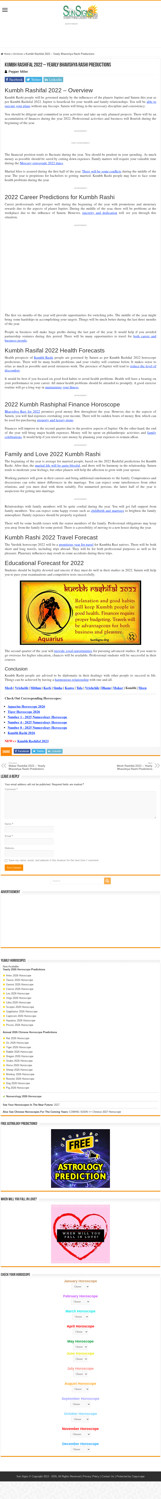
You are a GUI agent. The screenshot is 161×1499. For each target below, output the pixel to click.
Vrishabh (21, 687)
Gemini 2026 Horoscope (19, 984)
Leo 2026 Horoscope (17, 993)
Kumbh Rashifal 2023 (33, 741)
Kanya (69, 687)
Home (7, 53)
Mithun (35, 687)
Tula (79, 687)
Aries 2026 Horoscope (18, 975)
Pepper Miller (18, 72)
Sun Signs (22, 1476)
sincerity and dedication (99, 212)
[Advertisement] (80, 920)
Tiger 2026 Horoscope (18, 1047)
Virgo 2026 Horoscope (18, 998)
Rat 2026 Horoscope (17, 1038)
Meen (142, 687)
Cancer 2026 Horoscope (19, 989)
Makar (118, 687)
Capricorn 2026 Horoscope (21, 1016)
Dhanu (106, 687)
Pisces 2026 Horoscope (19, 1025)
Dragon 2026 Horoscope (19, 1056)
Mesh (9, 687)
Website (9, 848)
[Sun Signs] (80, 11)
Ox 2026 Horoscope (17, 1042)
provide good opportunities (73, 651)
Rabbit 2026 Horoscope (19, 1051)
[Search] (107, 881)
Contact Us (108, 1476)
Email (9, 836)
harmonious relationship (72, 679)
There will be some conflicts (101, 171)
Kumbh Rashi (43, 357)
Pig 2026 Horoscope (17, 1087)
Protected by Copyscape (130, 1476)
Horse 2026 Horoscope (19, 1065)
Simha (57, 687)
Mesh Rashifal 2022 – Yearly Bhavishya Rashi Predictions (134, 766)
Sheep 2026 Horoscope (19, 1069)
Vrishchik (92, 687)
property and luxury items (55, 420)
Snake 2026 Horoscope (19, 1060)
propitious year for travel (76, 544)
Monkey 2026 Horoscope (20, 1074)
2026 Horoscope (20, 969)
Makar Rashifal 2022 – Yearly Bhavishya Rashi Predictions (27, 766)
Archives (18, 53)
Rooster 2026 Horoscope (20, 1078)
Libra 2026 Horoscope (18, 1002)
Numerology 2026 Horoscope (23, 1096)
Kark (47, 687)
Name (9, 823)
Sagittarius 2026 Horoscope (22, 1011)
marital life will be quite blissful (57, 465)
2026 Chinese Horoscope (27, 1032)
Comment (11, 789)
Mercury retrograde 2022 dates (41, 163)
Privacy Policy (91, 1476)
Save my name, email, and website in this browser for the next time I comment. (54, 860)
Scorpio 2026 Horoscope (20, 1007)
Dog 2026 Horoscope (18, 1083)
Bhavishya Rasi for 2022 (22, 411)
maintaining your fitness (62, 387)
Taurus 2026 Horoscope (19, 980)
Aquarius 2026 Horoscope (20, 1020)
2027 (56, 1104)
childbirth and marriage (107, 510)
